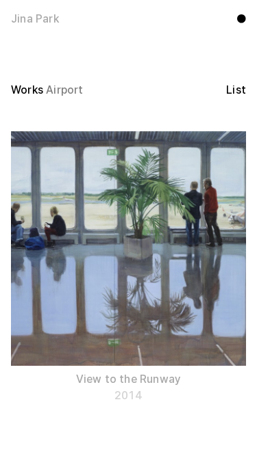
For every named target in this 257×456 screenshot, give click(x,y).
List (236, 89)
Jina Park (35, 18)
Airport (64, 89)
